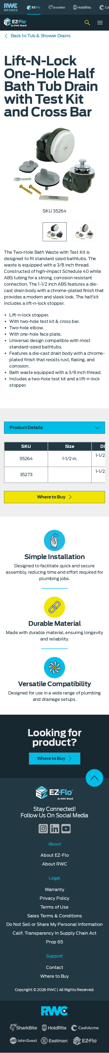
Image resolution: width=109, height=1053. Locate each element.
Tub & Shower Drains (40, 35)
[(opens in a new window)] (56, 7)
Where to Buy (51, 497)
